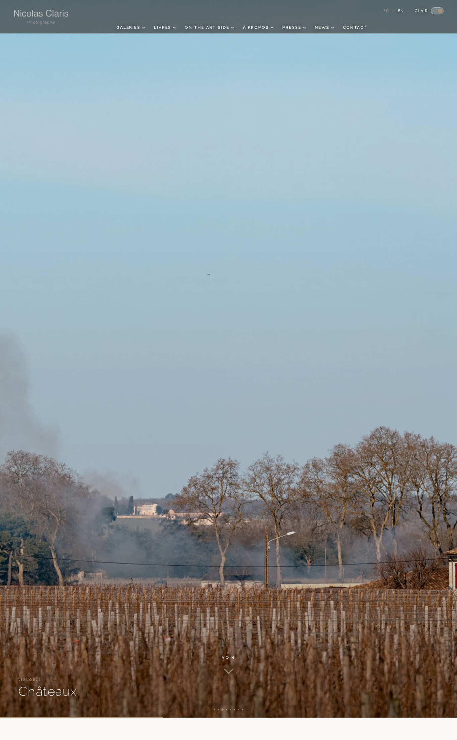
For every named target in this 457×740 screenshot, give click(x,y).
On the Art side (207, 27)
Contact (355, 27)
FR (386, 10)
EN (401, 10)
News (322, 27)
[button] (228, 665)
